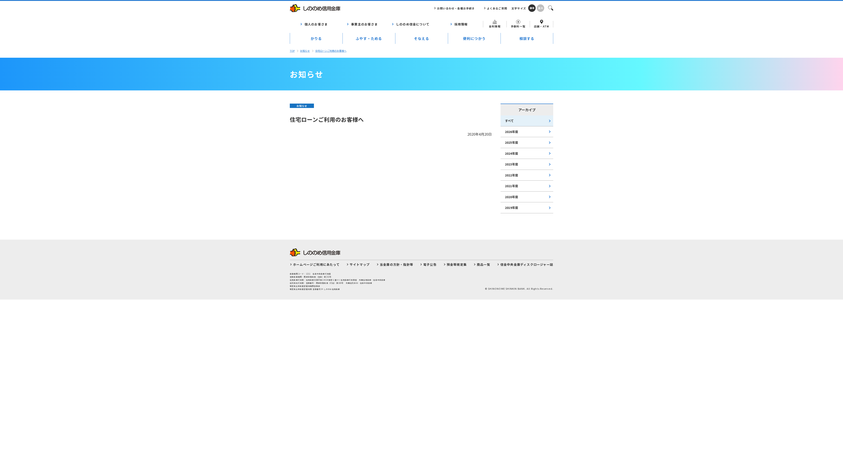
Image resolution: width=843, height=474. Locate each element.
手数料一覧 (518, 26)
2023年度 (511, 164)
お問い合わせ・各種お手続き (456, 8)
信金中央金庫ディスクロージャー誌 (526, 264)
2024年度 (511, 153)
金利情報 (495, 26)
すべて (509, 120)
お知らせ (305, 50)
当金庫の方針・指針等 (396, 264)
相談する (527, 38)
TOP (292, 50)
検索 (550, 8)
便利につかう (474, 38)
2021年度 (511, 186)
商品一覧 (483, 264)
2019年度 (511, 207)
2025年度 (511, 142)
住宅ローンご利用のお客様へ (330, 50)
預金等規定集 (457, 264)
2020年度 (511, 197)
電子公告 (430, 264)
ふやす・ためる (369, 38)
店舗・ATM (541, 26)
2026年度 (511, 131)
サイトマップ (360, 264)
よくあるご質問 (497, 8)
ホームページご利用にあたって (316, 264)
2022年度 (511, 175)
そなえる (421, 38)
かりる (316, 38)
